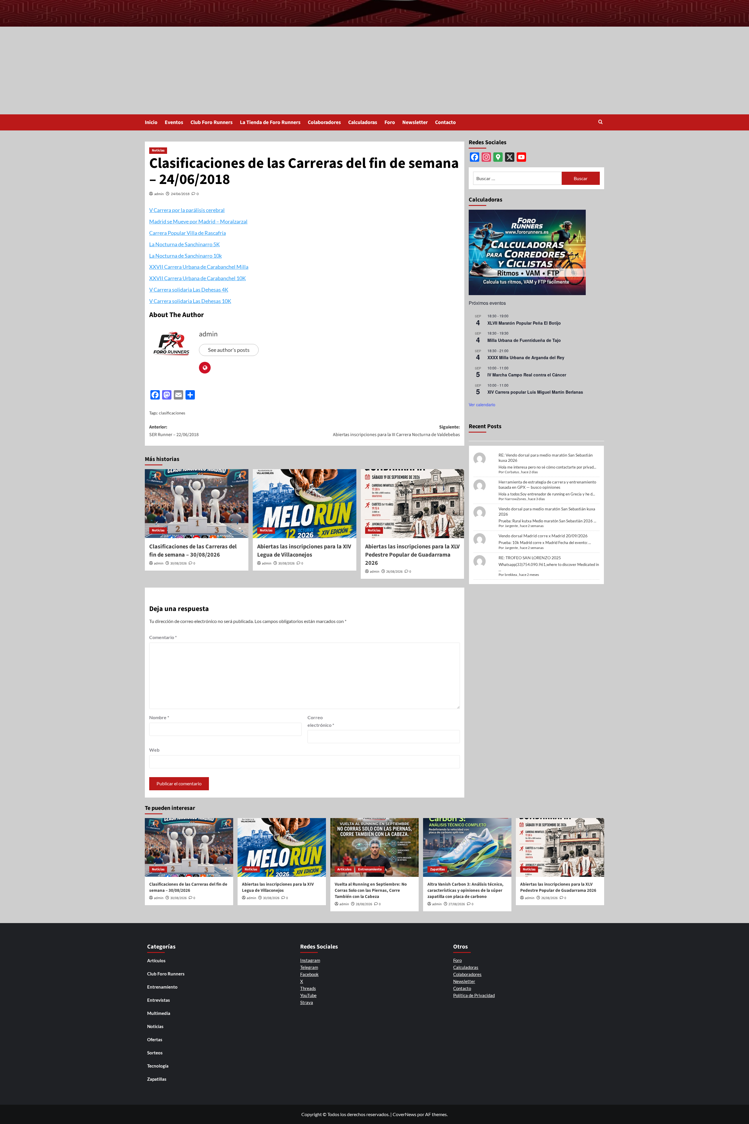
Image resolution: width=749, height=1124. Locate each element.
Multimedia (158, 1013)
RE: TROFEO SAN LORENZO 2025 (530, 557)
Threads (308, 988)
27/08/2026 (457, 904)
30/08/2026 (178, 563)
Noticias (158, 150)
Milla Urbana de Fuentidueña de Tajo (524, 340)
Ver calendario (482, 404)
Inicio (151, 122)
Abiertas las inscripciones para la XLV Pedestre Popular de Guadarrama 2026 (412, 555)
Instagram (310, 960)
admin (159, 194)
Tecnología (158, 1065)
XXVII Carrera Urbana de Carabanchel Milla (198, 267)
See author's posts (229, 350)
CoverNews (404, 1114)
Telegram (309, 967)
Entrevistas (158, 1000)
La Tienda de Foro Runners (270, 122)
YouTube (308, 995)
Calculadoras (362, 122)
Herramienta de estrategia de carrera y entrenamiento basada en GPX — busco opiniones (547, 484)
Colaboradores (324, 122)
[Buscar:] (517, 178)
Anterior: (174, 431)
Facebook (309, 974)
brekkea (511, 574)
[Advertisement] (374, 70)
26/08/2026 (394, 571)
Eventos (174, 122)
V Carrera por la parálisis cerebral (187, 210)
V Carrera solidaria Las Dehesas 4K (188, 289)
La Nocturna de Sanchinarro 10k (185, 255)
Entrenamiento (370, 869)
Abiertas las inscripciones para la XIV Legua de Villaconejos (304, 551)
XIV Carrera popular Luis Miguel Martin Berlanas (535, 392)
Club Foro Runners (211, 122)
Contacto (445, 122)
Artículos (344, 869)
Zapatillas (437, 869)
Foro (389, 122)
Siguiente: (396, 431)
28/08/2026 (364, 904)
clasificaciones (172, 412)
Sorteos (155, 1052)
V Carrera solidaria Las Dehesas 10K (190, 301)
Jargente (511, 526)
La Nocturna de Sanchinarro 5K (184, 244)
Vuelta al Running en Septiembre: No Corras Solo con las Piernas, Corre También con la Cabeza (371, 890)
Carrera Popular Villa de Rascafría (187, 233)
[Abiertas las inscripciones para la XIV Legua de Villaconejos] (304, 503)
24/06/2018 (180, 194)
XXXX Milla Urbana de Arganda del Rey (525, 357)
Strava (306, 1002)
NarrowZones (515, 499)
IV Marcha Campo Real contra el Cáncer (526, 375)
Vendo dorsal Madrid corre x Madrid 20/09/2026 (543, 535)
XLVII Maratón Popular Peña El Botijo (524, 323)
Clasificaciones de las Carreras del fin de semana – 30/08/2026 (193, 551)
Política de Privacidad (474, 995)
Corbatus (512, 472)
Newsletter (415, 122)
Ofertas (154, 1039)
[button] (600, 122)
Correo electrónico (320, 721)
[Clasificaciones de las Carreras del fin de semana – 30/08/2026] (196, 503)
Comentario (163, 637)
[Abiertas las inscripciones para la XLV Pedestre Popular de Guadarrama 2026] (412, 503)
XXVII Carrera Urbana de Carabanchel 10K (197, 278)
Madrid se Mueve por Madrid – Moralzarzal (198, 221)
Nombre (159, 717)
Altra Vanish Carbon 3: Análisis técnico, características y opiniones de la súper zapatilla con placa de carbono (465, 890)
